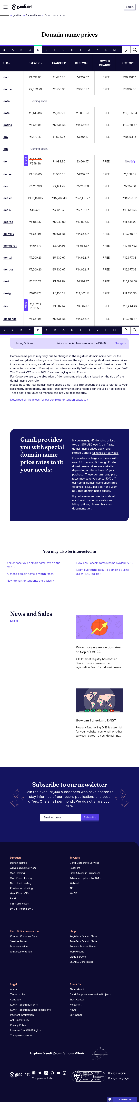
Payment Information (22, 1014)
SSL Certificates (19, 903)
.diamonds (9, 318)
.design (7, 293)
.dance (7, 89)
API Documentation (21, 951)
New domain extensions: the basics (29, 580)
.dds (5, 148)
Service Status (18, 941)
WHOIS (73, 893)
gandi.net (18, 15)
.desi (6, 281)
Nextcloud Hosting (21, 883)
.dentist (8, 269)
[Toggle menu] (5, 6)
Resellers (75, 867)
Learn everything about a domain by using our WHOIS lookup (102, 571)
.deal (6, 186)
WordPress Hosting (21, 878)
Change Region (117, 1073)
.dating (7, 125)
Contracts (16, 999)
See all (14, 620)
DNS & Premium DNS (21, 908)
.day (5, 136)
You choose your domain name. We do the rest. (33, 565)
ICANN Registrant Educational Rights (31, 1009)
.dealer (7, 198)
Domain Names (33, 15)
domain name (97, 356)
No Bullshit (76, 1004)
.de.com (8, 174)
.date (6, 113)
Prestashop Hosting (21, 888)
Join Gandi (76, 1014)
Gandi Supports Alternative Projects (90, 994)
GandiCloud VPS (19, 893)
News (73, 1009)
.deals (7, 210)
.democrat (10, 245)
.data (6, 101)
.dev (5, 306)
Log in (130, 7)
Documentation (19, 946)
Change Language (118, 1078)
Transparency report (22, 1035)
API (71, 888)
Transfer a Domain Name (83, 941)
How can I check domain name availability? (103, 563)
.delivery (8, 233)
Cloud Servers (78, 956)
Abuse (13, 989)
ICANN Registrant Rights (24, 1004)
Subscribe (90, 817)
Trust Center (77, 999)
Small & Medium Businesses (85, 872)
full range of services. (105, 452)
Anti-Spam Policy (19, 1019)
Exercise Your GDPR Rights (25, 1030)
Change (119, 343)
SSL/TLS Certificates (81, 961)
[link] (34, 1073)
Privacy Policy (18, 1025)
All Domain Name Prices (23, 867)
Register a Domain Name (83, 936)
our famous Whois (70, 1053)
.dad (5, 77)
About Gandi (77, 989)
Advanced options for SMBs (86, 878)
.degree (8, 222)
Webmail (74, 883)
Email (13, 898)
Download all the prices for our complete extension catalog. (48, 399)
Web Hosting (17, 872)
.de (5, 161)
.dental (7, 257)
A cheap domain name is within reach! (30, 573)
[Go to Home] (22, 7)
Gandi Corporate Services (84, 862)
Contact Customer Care (23, 936)
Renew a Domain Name (83, 946)
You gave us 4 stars (43, 1078)
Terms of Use (17, 994)
